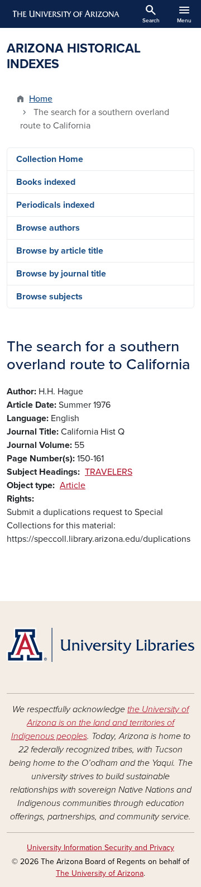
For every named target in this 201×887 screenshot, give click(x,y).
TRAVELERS (108, 472)
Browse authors (48, 227)
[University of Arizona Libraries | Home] (100, 645)
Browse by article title (59, 250)
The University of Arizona (99, 873)
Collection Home (49, 159)
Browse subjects (49, 296)
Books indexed (45, 182)
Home (40, 98)
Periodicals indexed (55, 205)
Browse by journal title (61, 273)
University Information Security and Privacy (100, 847)
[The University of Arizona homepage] (65, 14)
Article (72, 485)
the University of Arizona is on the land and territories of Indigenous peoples (100, 723)
